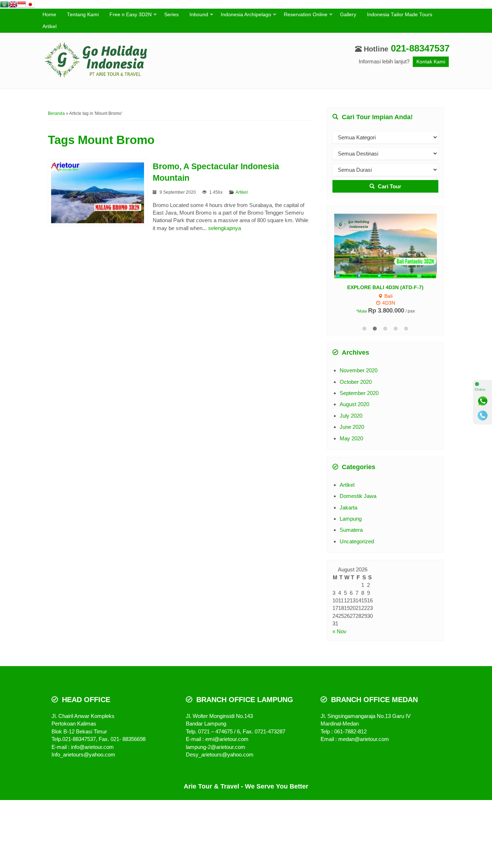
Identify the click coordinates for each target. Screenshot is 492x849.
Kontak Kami (430, 61)
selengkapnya (224, 228)
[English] (13, 4)
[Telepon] (483, 415)
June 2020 (352, 427)
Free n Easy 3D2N (130, 14)
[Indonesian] (21, 4)
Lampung (351, 519)
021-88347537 (420, 48)
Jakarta (348, 507)
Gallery (348, 14)
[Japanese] (30, 4)
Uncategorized (357, 541)
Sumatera (351, 530)
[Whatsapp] (483, 401)
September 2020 (359, 393)
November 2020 (358, 370)
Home (49, 14)
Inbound (198, 14)
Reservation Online (305, 14)
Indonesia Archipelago (246, 14)
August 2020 (354, 404)
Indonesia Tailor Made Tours (399, 14)
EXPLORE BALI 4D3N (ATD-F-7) (385, 287)
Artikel (50, 26)
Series (171, 14)
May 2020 (351, 438)
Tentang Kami (83, 14)
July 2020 (351, 416)
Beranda (56, 113)
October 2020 (356, 382)
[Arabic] (4, 4)
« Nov (339, 631)
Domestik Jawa (358, 496)
